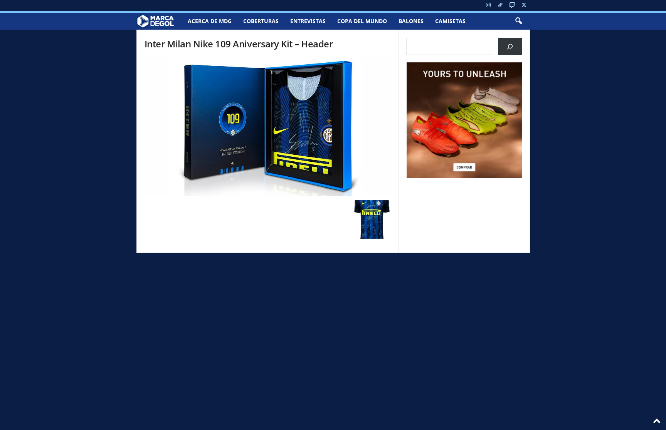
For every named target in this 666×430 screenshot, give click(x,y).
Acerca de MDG (210, 21)
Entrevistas (308, 21)
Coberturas (261, 21)
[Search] (510, 46)
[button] (518, 21)
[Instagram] (488, 5)
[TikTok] (500, 5)
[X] (524, 5)
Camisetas (450, 21)
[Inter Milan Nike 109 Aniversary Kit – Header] (268, 127)
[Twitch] (512, 5)
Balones (411, 21)
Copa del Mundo (362, 21)
